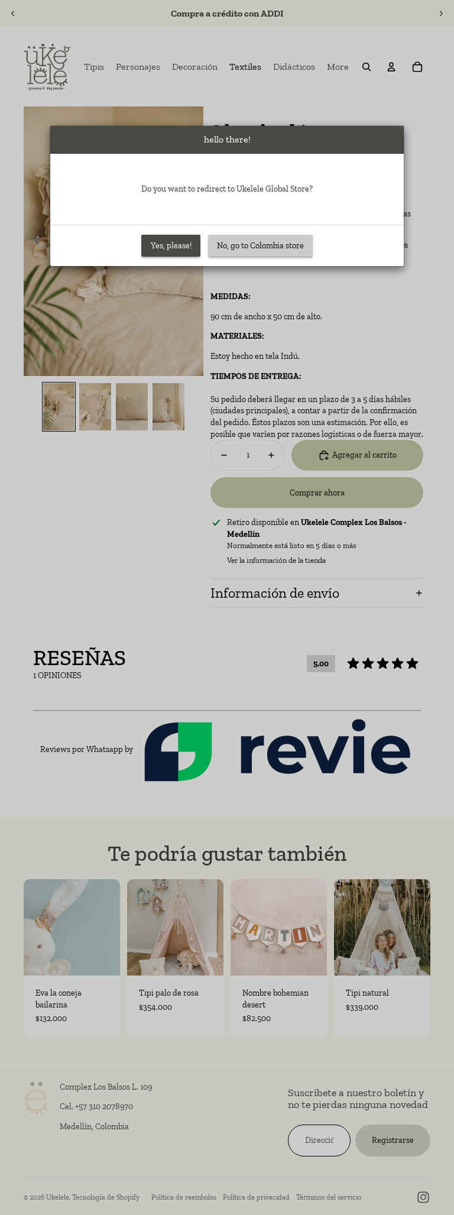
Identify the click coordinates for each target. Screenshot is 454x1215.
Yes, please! (171, 246)
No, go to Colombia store (260, 246)
